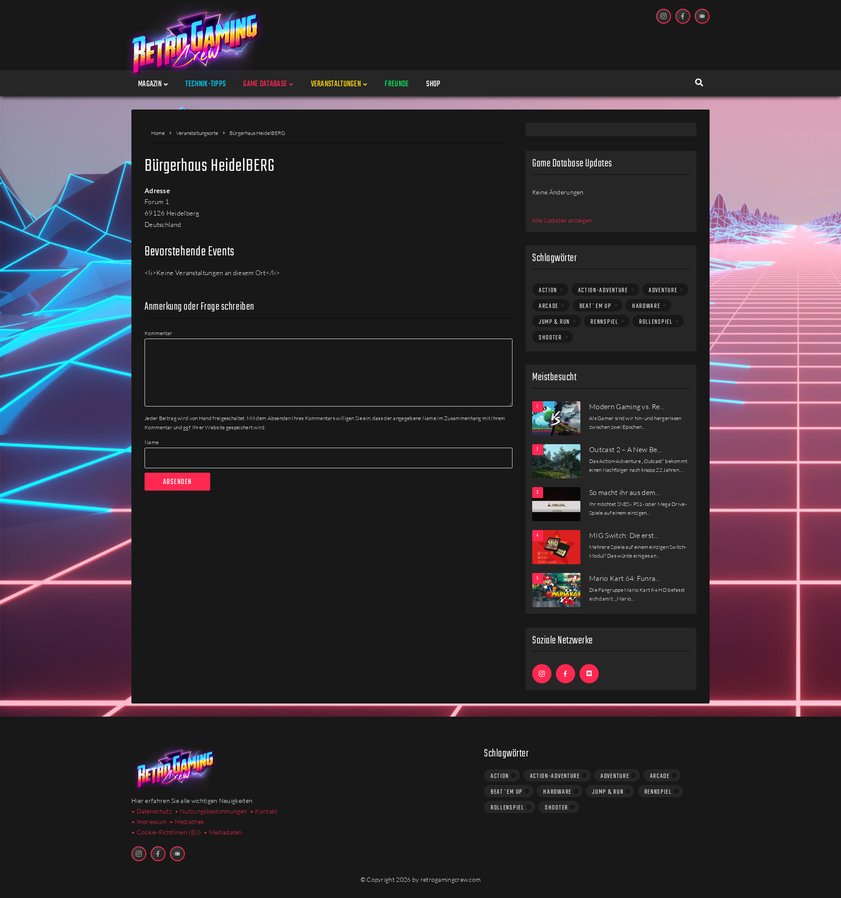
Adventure (663, 290)
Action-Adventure (603, 290)
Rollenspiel (656, 322)
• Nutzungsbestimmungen (211, 811)
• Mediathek (187, 821)
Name (152, 442)
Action (548, 290)
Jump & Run (554, 322)
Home (158, 133)
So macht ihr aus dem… (625, 492)
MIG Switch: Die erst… (624, 535)
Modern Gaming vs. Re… (627, 406)
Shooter (550, 337)
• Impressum (148, 821)
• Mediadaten (223, 832)
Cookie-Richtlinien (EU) (169, 832)
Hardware (646, 306)
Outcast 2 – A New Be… (625, 449)
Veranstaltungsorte (197, 133)
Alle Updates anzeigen (562, 220)
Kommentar (159, 333)
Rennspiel (604, 322)
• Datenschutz (151, 811)
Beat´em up (595, 306)
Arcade (548, 306)
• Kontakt (264, 811)
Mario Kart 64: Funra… (625, 578)
